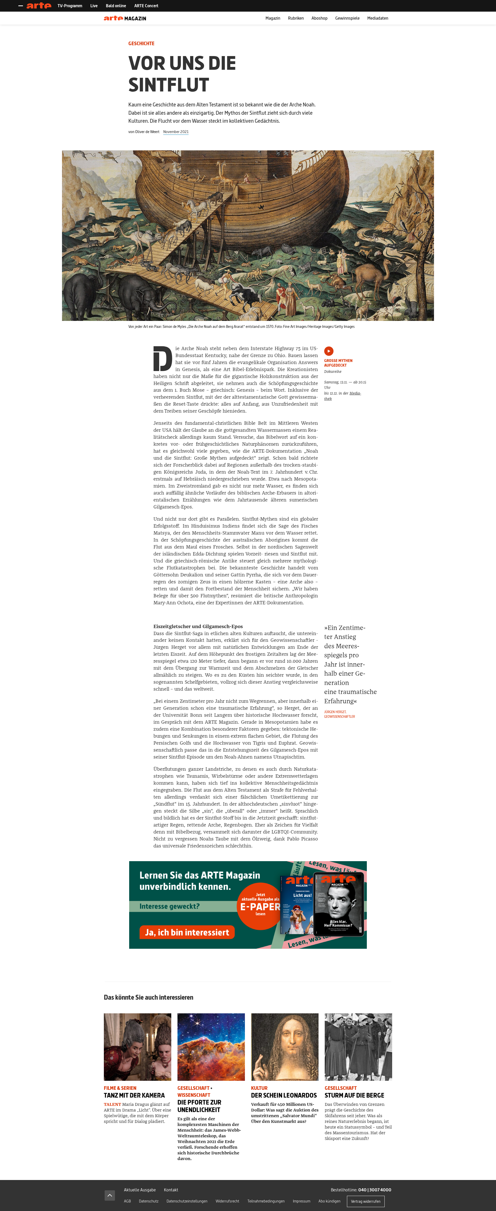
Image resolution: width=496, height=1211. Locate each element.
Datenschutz (148, 1201)
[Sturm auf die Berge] (358, 1047)
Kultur (259, 1088)
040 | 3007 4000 (374, 1190)
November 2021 (176, 131)
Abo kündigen (329, 1201)
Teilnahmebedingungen (266, 1201)
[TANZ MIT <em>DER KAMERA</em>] (137, 1047)
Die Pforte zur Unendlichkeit (199, 1106)
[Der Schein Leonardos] (285, 1047)
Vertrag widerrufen (366, 1201)
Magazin (273, 18)
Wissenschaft (193, 1095)
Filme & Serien (120, 1088)
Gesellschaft (193, 1088)
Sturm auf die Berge (354, 1095)
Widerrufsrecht (227, 1201)
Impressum (301, 1201)
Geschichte (141, 43)
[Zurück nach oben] (110, 1195)
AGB (127, 1201)
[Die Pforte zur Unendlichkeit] (211, 1047)
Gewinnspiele (347, 18)
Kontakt (171, 1190)
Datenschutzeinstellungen (187, 1201)
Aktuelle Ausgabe (140, 1190)
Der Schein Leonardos (284, 1095)
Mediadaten (377, 18)
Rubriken (296, 18)
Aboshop (320, 18)
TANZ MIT (134, 1095)
